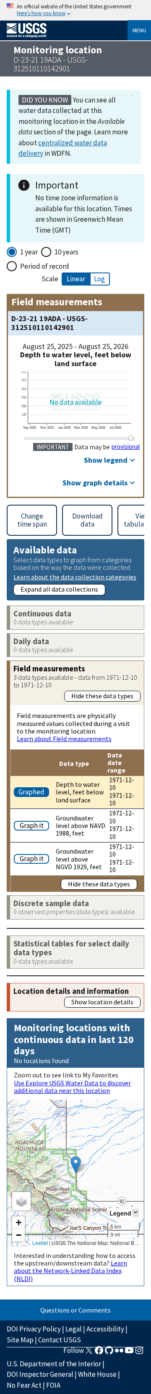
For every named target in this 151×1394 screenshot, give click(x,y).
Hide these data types (102, 696)
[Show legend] (135, 1213)
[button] (75, 1164)
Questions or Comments (75, 1310)
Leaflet (40, 1242)
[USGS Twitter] (89, 1352)
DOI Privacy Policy (34, 1329)
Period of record (44, 266)
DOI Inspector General (40, 1374)
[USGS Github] (109, 1352)
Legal (73, 1329)
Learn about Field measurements (64, 738)
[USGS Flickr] (119, 1352)
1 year (29, 252)
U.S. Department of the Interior (54, 1363)
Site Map (20, 1339)
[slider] (131, 437)
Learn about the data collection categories (74, 577)
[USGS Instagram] (139, 1352)
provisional (126, 447)
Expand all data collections (59, 589)
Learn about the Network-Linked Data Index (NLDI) (70, 1271)
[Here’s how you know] (75, 10)
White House (97, 1374)
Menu (139, 30)
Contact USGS (59, 1339)
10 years (66, 252)
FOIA (53, 1385)
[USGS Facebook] (99, 1352)
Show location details (102, 1002)
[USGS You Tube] (129, 1352)
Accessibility (105, 1329)
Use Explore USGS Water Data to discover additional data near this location (72, 1087)
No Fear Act (24, 1385)
